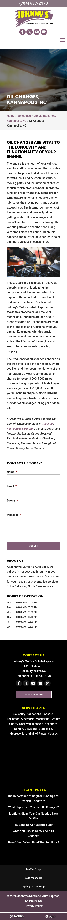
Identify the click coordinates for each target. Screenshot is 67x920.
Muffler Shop (33, 869)
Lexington (28, 428)
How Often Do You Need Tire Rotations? (33, 842)
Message (14, 515)
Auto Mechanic (33, 877)
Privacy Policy (34, 906)
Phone (12, 500)
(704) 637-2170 (33, 3)
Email (12, 486)
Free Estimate (33, 694)
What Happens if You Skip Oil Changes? (33, 807)
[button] (62, 43)
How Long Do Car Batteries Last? (34, 825)
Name (12, 472)
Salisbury (47, 423)
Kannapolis (14, 428)
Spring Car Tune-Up (34, 886)
